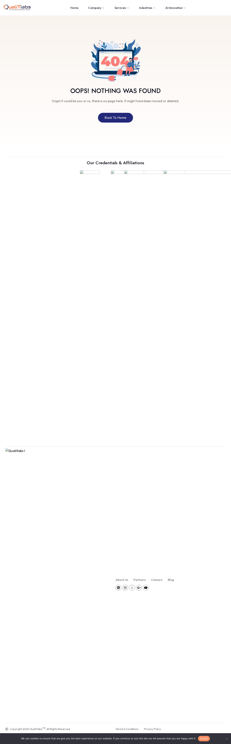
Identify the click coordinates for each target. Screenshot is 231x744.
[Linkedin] (118, 588)
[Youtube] (146, 588)
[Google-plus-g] (139, 588)
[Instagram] (125, 588)
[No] (226, 738)
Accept (204, 738)
